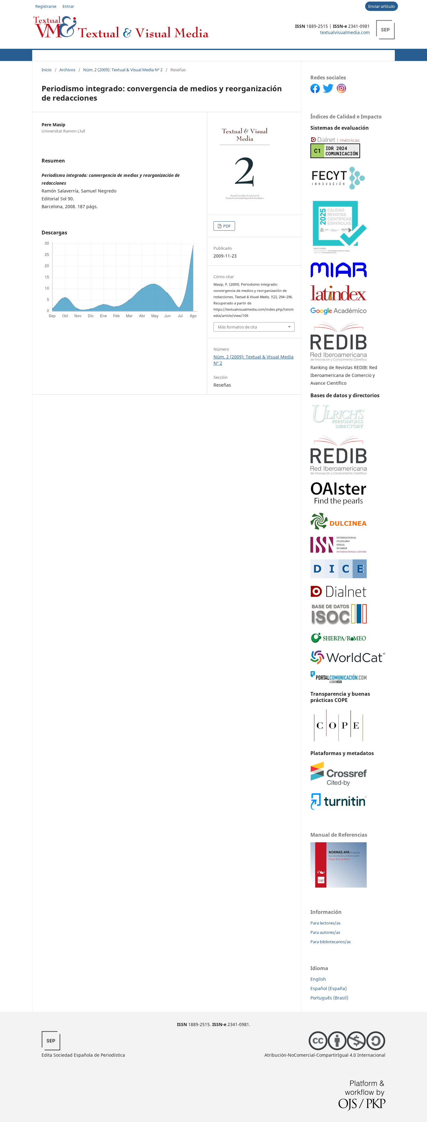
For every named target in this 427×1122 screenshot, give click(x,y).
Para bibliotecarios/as (330, 941)
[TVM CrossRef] (338, 784)
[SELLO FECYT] (339, 254)
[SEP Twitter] (330, 91)
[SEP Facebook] (316, 91)
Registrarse (45, 6)
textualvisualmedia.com (345, 32)
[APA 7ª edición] (338, 886)
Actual (40, 54)
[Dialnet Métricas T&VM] (335, 156)
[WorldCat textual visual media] (347, 662)
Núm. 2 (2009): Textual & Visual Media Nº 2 (123, 70)
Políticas (132, 54)
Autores (100, 54)
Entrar (68, 6)
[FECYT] (338, 190)
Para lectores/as (325, 923)
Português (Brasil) (329, 998)
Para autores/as (325, 932)
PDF (226, 226)
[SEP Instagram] (343, 91)
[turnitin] (338, 809)
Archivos (214, 54)
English (318, 979)
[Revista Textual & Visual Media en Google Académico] (338, 313)
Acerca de (67, 54)
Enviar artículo (381, 6)
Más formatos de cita (237, 327)
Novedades (183, 54)
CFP (158, 54)
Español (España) (328, 988)
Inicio (47, 70)
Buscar (383, 55)
